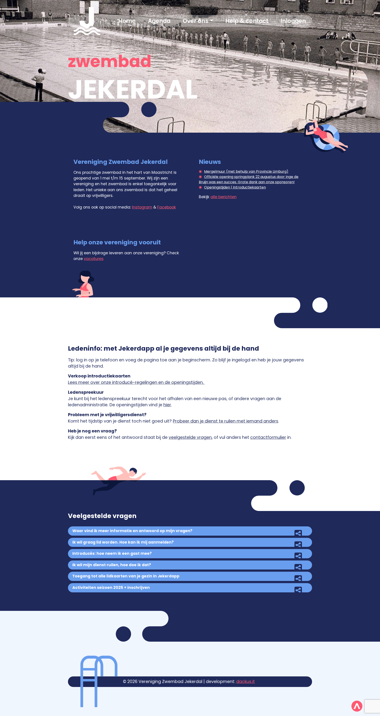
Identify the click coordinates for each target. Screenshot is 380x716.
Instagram (142, 207)
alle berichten (223, 197)
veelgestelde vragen (190, 437)
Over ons (195, 21)
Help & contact (246, 21)
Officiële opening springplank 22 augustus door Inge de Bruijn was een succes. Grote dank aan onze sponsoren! (248, 179)
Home (127, 21)
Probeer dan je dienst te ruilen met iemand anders (225, 421)
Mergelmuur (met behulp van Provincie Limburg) (246, 171)
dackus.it (245, 682)
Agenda (159, 21)
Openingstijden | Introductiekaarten (235, 187)
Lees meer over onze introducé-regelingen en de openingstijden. (136, 382)
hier (167, 405)
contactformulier (268, 437)
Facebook (166, 207)
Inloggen (293, 21)
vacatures (94, 258)
